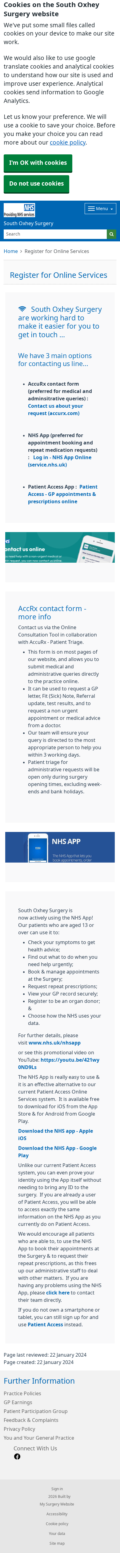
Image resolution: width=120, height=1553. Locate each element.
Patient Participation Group (36, 1411)
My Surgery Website (57, 1504)
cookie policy (68, 142)
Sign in (57, 1489)
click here (58, 1292)
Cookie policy (57, 1524)
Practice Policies (22, 1393)
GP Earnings (18, 1402)
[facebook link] (17, 1456)
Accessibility (56, 1514)
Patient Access (45, 1324)
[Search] (111, 234)
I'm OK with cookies (38, 163)
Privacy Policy (19, 1428)
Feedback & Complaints (31, 1420)
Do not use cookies (36, 184)
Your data (57, 1534)
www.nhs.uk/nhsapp (55, 1042)
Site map (57, 1543)
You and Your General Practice (39, 1437)
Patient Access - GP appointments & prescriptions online (63, 494)
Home (11, 251)
